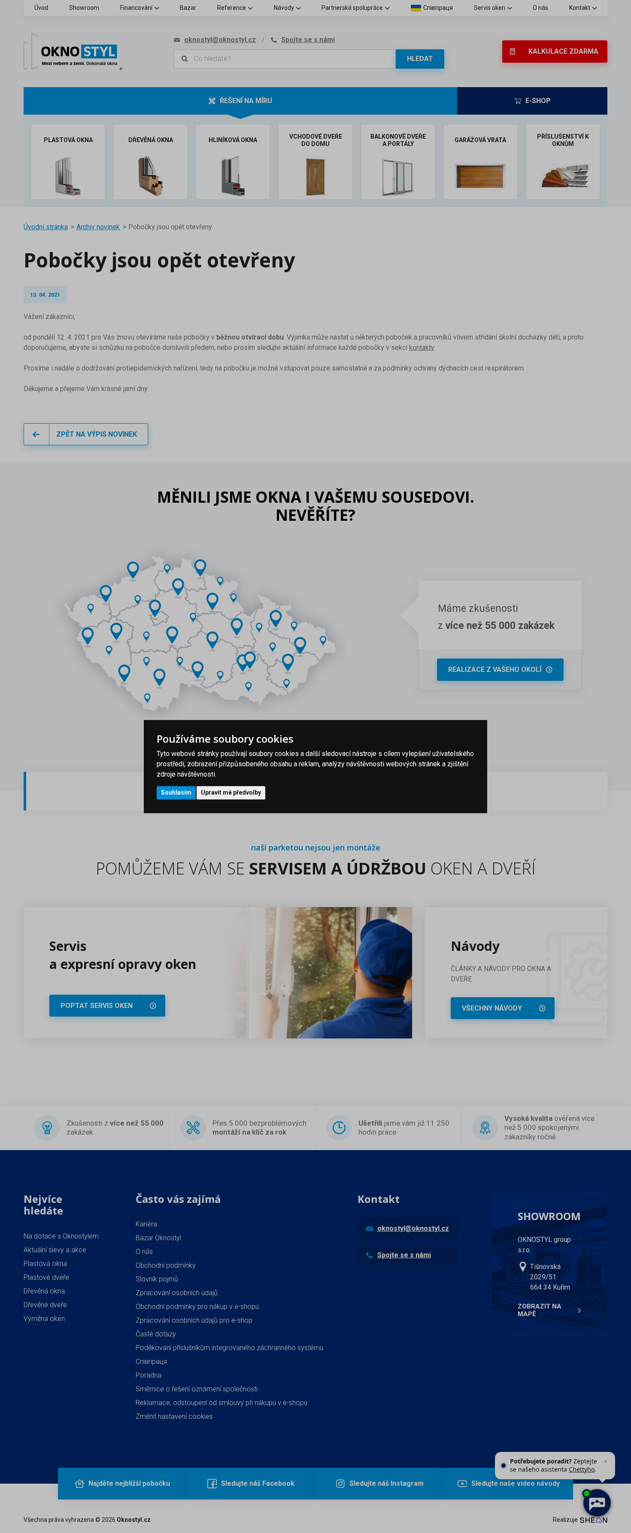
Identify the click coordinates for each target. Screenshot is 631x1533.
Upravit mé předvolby (231, 792)
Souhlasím (176, 792)
